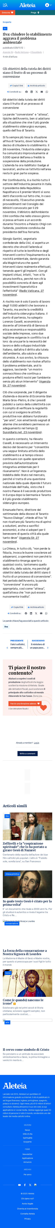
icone (8, 973)
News (27, 1130)
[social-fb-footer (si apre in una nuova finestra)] (25, 1184)
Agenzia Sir (8, 52)
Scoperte (7, 22)
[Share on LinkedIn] (31, 92)
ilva (6, 626)
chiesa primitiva (12, 874)
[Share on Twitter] (37, 92)
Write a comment (27, 753)
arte (7, 1022)
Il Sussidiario (36, 52)
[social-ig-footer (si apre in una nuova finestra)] (35, 1184)
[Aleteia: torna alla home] (27, 5)
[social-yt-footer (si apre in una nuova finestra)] (19, 1184)
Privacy (27, 1219)
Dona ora (6, 12)
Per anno (27, 1174)
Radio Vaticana (22, 52)
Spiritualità (27, 1138)
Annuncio (27, 1162)
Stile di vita (27, 1134)
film (7, 816)
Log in (36, 743)
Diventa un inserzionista (27, 1208)
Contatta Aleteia (27, 1213)
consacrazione (12, 923)
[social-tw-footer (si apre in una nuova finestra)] (30, 1184)
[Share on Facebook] (26, 92)
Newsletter (27, 1154)
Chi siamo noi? (27, 1198)
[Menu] (9, 5)
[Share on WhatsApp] (47, 92)
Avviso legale (27, 1203)
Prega (33, 12)
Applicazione (27, 1158)
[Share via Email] (42, 92)
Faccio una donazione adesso (23, 703)
